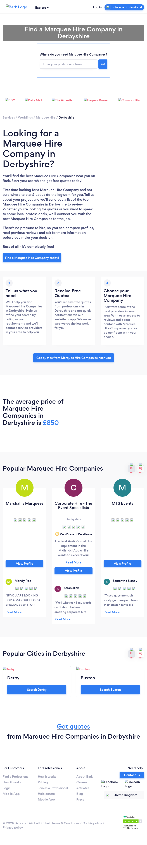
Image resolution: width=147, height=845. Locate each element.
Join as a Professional (53, 788)
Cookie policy (92, 823)
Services (9, 117)
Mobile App (11, 794)
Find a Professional (16, 776)
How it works (12, 782)
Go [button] (103, 64)
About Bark (84, 776)
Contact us (132, 775)
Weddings (25, 117)
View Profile (24, 563)
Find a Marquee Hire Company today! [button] (32, 258)
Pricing (43, 782)
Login (7, 788)
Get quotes (73, 726)
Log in (97, 7)
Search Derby (37, 690)
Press (80, 799)
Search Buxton (110, 690)
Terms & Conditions (65, 823)
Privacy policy (13, 827)
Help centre (46, 794)
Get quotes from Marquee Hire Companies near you (73, 358)
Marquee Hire (46, 117)
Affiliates (82, 788)
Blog (79, 794)
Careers (81, 782)
